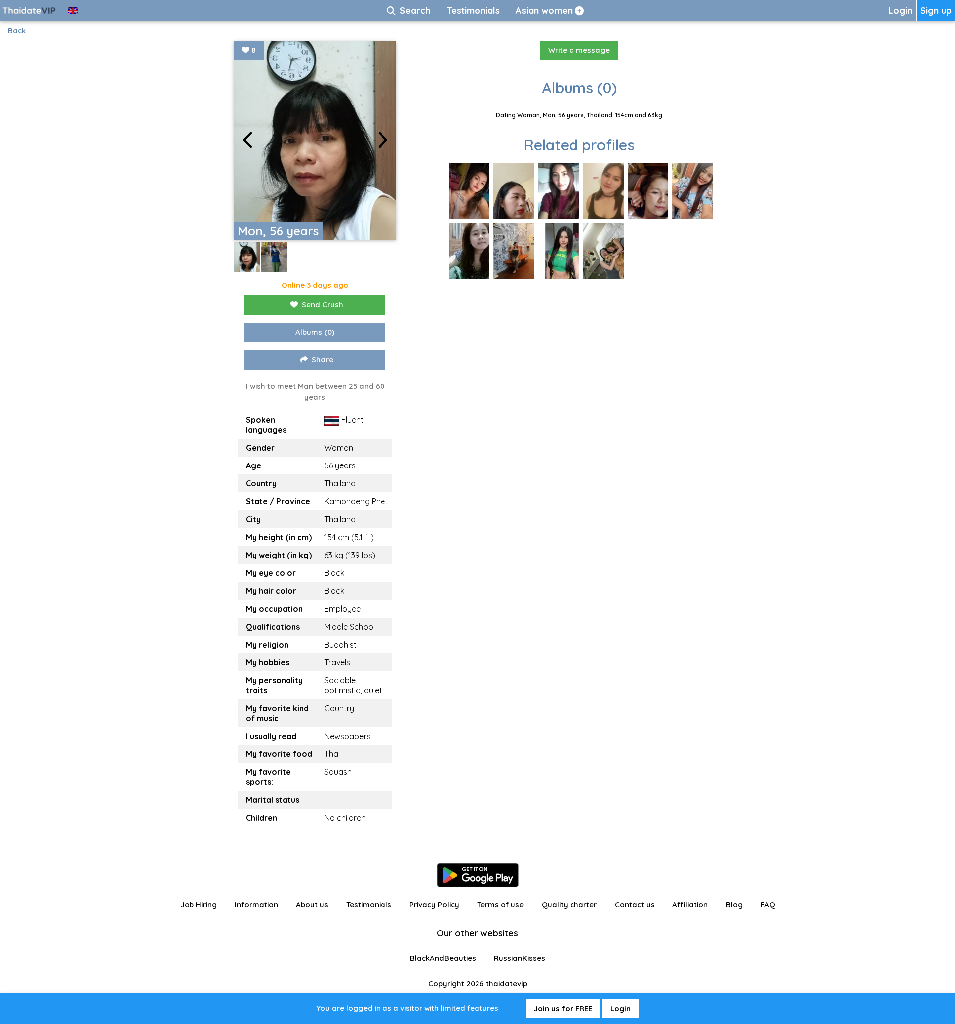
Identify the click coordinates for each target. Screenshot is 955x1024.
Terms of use (500, 904)
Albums (314, 332)
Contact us (635, 904)
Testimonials (368, 904)
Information (256, 904)
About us (312, 904)
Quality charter (569, 904)
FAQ (768, 904)
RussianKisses (519, 958)
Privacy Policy (434, 904)
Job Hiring (198, 904)
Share (322, 359)
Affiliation (690, 904)
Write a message (579, 50)
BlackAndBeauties (443, 958)
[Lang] (73, 10)
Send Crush (322, 304)
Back (17, 30)
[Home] (30, 10)
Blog (734, 904)
